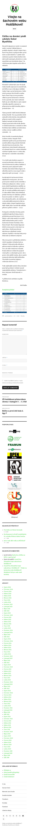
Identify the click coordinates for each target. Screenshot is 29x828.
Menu (14, 29)
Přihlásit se (7, 770)
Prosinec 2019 (8, 751)
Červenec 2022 (8, 693)
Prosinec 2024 (8, 630)
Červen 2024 (7, 643)
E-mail (4, 365)
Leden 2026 (7, 602)
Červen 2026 (7, 591)
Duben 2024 (7, 647)
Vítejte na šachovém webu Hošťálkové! (14, 20)
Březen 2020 (8, 744)
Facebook (5, 807)
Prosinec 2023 (8, 656)
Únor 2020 (7, 747)
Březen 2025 (7, 624)
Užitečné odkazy (6, 810)
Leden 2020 (7, 749)
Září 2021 (6, 714)
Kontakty (4, 803)
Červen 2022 (7, 695)
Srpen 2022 (7, 690)
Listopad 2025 (8, 606)
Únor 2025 (7, 626)
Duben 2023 (7, 673)
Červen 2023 (7, 669)
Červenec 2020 (8, 738)
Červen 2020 (8, 740)
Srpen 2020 (7, 736)
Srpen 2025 (7, 613)
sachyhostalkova (8, 316)
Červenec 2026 (8, 589)
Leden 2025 (7, 628)
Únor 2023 (7, 677)
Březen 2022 (7, 701)
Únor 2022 (7, 703)
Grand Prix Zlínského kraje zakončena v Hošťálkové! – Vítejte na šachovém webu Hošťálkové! (15, 568)
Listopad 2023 (8, 658)
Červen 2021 (7, 721)
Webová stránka (7, 373)
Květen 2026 (7, 593)
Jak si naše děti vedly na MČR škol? (14, 540)
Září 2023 (6, 662)
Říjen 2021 (7, 712)
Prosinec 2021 (8, 708)
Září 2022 (7, 688)
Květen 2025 (7, 619)
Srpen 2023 (7, 665)
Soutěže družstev (7, 795)
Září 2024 (7, 637)
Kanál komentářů (9, 774)
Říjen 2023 (7, 660)
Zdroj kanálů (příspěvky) (11, 772)
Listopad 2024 (8, 632)
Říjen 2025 (7, 608)
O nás (3, 784)
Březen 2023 (7, 675)
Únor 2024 (7, 652)
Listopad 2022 (8, 684)
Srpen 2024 (7, 639)
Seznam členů (6, 788)
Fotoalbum (5, 799)
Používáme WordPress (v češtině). (10, 825)
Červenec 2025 (8, 615)
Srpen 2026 (7, 587)
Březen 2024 (7, 649)
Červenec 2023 (8, 667)
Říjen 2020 (7, 734)
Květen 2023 (7, 671)
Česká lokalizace (9, 776)
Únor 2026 (7, 600)
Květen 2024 (7, 645)
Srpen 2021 (7, 716)
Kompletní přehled (8, 289)
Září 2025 (6, 611)
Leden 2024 (7, 654)
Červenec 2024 (8, 641)
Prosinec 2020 (8, 731)
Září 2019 (6, 757)
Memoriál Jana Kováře (8, 791)
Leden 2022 (7, 706)
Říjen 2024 (7, 634)
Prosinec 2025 (8, 604)
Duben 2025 (7, 621)
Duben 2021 (7, 725)
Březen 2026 (7, 598)
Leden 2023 (7, 680)
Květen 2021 (7, 723)
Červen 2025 (7, 617)
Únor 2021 (7, 729)
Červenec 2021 (8, 718)
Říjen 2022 (7, 686)
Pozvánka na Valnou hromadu (13, 530)
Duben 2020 (7, 742)
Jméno (4, 357)
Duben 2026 (7, 596)
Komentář (5, 334)
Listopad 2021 (8, 710)
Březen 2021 (7, 727)
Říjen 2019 (7, 755)
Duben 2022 (7, 699)
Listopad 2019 (8, 753)
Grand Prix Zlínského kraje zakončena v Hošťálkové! (13, 561)
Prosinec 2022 (8, 682)
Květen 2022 (7, 697)
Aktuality (23, 316)
